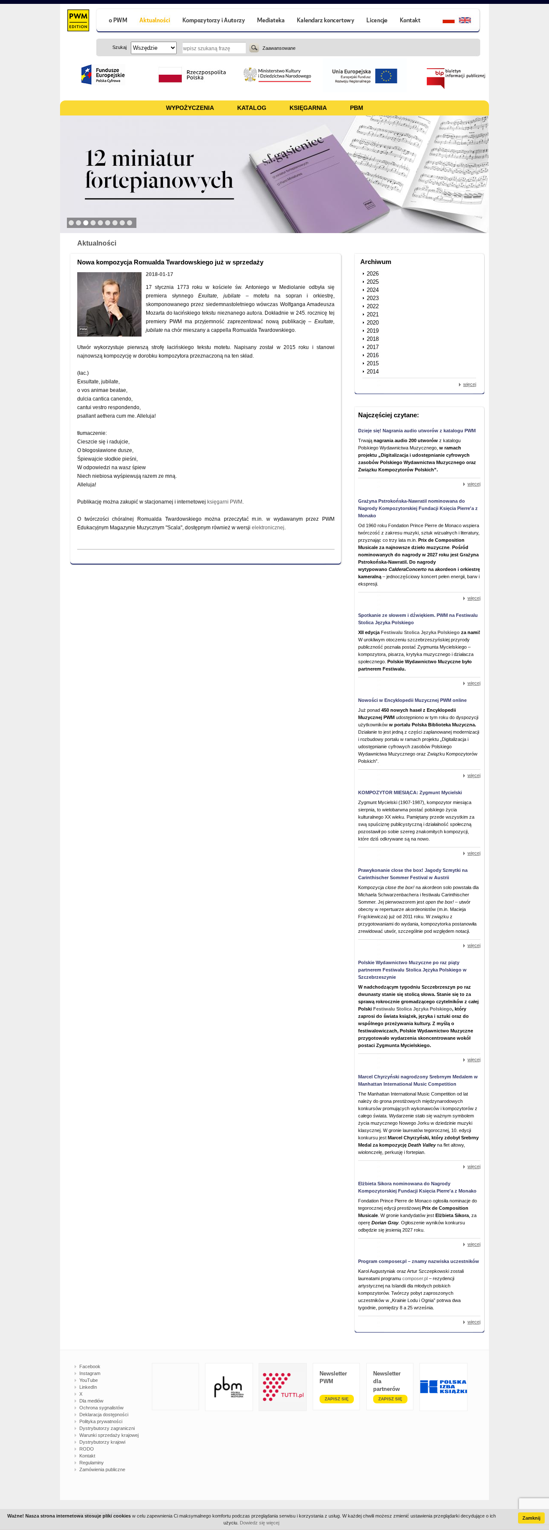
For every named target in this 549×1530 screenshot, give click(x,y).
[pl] (443, 21)
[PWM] (78, 21)
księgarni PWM (224, 502)
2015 (373, 363)
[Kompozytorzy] (214, 21)
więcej (469, 384)
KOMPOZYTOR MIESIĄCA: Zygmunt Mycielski (410, 792)
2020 (373, 322)
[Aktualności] (155, 21)
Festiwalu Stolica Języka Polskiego (420, 632)
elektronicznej (268, 528)
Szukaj (254, 47)
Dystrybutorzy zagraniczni (107, 1428)
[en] (470, 21)
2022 (373, 306)
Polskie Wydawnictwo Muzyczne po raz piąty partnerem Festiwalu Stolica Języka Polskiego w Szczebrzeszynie (412, 970)
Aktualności (96, 243)
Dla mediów (91, 1400)
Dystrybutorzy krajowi (102, 1442)
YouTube (88, 1380)
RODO (86, 1448)
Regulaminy (91, 1462)
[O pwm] (114, 21)
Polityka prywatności (100, 1421)
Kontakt (87, 1455)
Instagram (89, 1373)
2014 (373, 371)
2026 (373, 273)
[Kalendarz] (325, 21)
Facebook (89, 1366)
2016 (373, 355)
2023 (373, 298)
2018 (373, 339)
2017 (373, 347)
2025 (373, 282)
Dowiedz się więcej (259, 1522)
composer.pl (415, 1278)
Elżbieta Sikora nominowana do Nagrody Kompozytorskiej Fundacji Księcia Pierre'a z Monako (417, 1187)
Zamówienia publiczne (102, 1469)
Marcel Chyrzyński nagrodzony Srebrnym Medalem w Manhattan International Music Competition (418, 1080)
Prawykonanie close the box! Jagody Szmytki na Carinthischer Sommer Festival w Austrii (413, 874)
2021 (373, 314)
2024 (373, 290)
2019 (373, 331)
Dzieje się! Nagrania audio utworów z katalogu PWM (417, 430)
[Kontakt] (411, 21)
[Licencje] (376, 21)
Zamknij (531, 1518)
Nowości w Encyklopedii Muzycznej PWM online (412, 700)
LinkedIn (88, 1387)
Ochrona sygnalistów (101, 1407)
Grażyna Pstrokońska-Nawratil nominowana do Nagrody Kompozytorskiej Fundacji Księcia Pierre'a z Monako (418, 508)
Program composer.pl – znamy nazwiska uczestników (418, 1261)
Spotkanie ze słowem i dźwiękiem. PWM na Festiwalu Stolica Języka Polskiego (418, 619)
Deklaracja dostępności (103, 1414)
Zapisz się (337, 1398)
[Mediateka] (271, 21)
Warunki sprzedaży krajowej (109, 1435)
